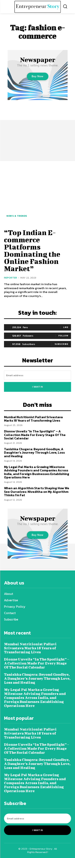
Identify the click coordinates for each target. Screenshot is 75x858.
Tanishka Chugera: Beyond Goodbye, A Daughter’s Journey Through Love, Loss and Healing (34, 452)
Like (65, 327)
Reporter (10, 278)
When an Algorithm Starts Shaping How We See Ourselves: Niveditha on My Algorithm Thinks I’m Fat (36, 491)
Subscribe (61, 344)
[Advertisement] (37, 128)
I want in (37, 387)
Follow (63, 335)
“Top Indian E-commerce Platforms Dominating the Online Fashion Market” (32, 250)
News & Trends (16, 216)
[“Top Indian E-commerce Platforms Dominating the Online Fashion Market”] (37, 194)
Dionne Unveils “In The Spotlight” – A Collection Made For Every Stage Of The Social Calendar (35, 435)
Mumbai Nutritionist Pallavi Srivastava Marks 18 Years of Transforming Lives (33, 419)
